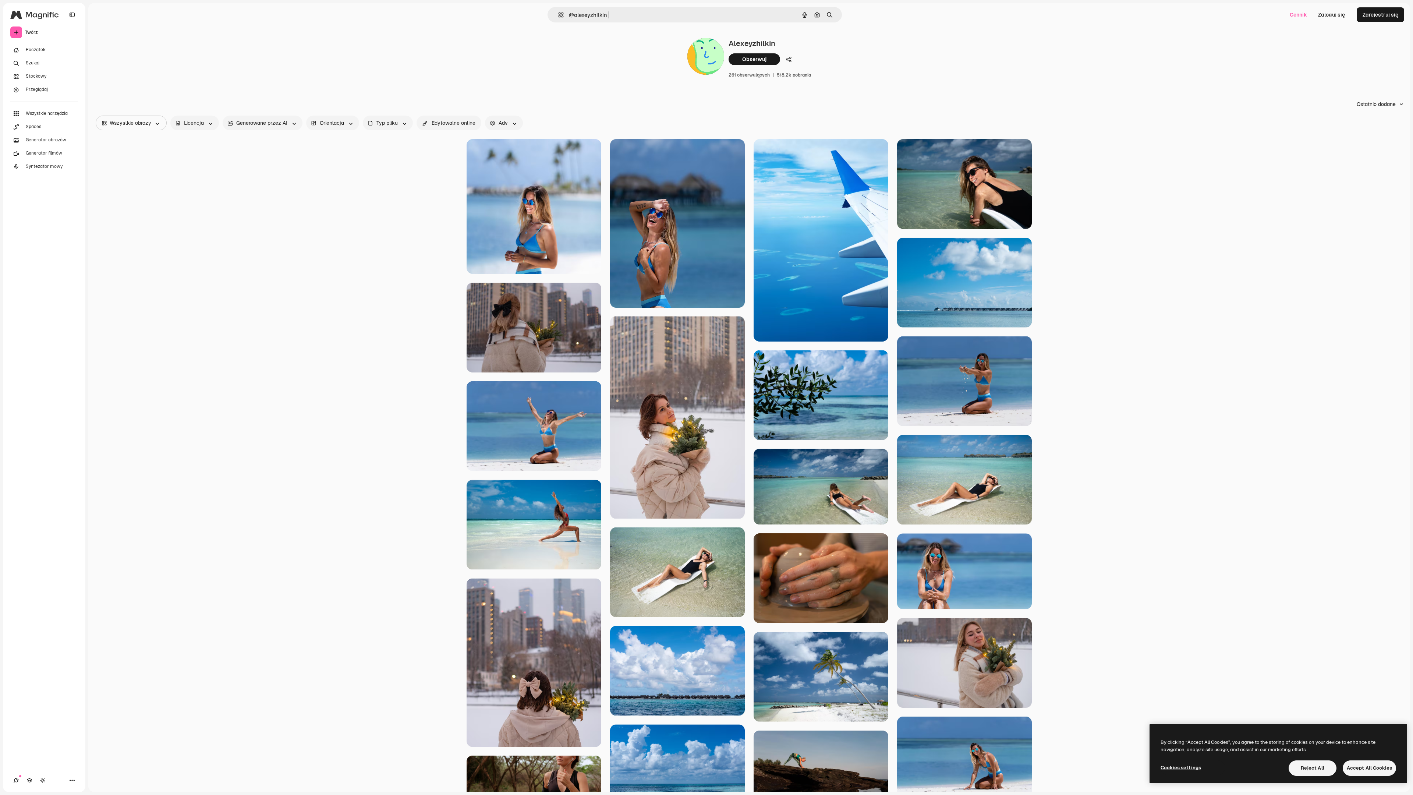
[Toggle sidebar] (72, 15)
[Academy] (29, 780)
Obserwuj (754, 59)
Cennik (1298, 14)
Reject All (1312, 768)
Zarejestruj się (1380, 14)
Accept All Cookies (1369, 768)
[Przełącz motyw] (43, 780)
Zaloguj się (1331, 14)
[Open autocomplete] (558, 15)
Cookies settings (1181, 767)
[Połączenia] (16, 780)
